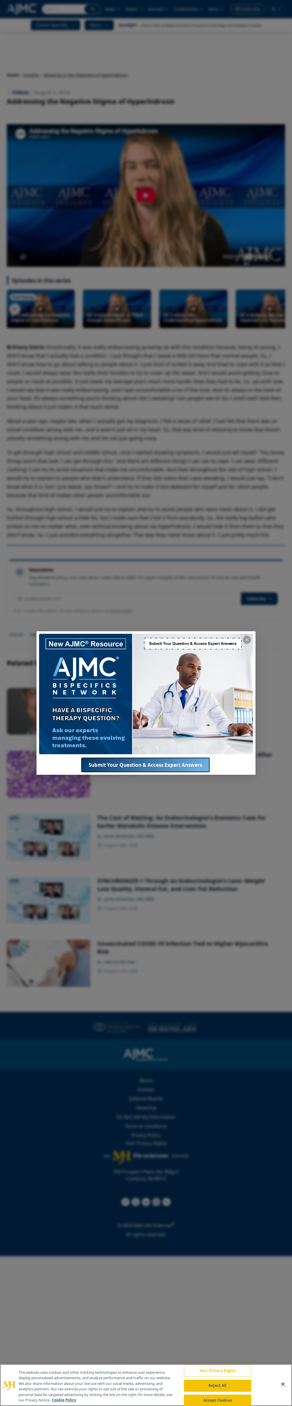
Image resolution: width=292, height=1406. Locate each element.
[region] (146, 1385)
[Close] (283, 1384)
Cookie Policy (64, 1400)
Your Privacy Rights (217, 1370)
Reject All (217, 1385)
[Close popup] (247, 640)
